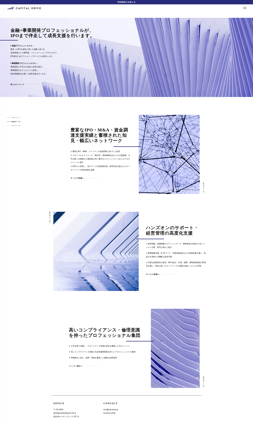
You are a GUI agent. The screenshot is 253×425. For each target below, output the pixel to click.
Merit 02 (16, 121)
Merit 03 (16, 125)
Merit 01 (16, 117)
